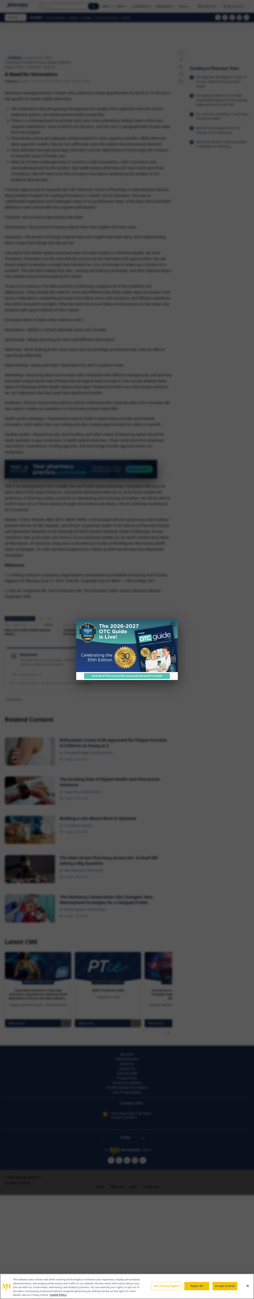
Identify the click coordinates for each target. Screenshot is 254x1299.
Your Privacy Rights (166, 1286)
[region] (127, 1286)
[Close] (247, 1286)
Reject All (196, 1286)
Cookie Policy (58, 1295)
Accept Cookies (225, 1286)
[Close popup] (172, 624)
